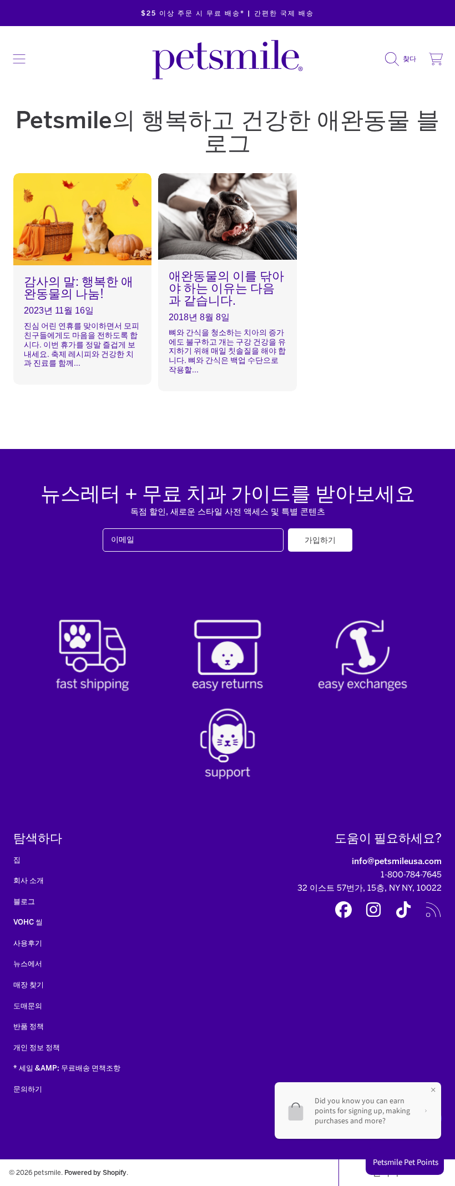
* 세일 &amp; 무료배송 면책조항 (66, 1068)
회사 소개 (28, 880)
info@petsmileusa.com (397, 861)
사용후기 (27, 943)
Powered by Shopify (95, 1172)
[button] (19, 59)
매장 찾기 (28, 985)
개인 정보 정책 (36, 1047)
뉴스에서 (27, 964)
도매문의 (27, 1006)
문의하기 (27, 1089)
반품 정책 (28, 1026)
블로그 (24, 901)
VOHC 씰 (28, 922)
